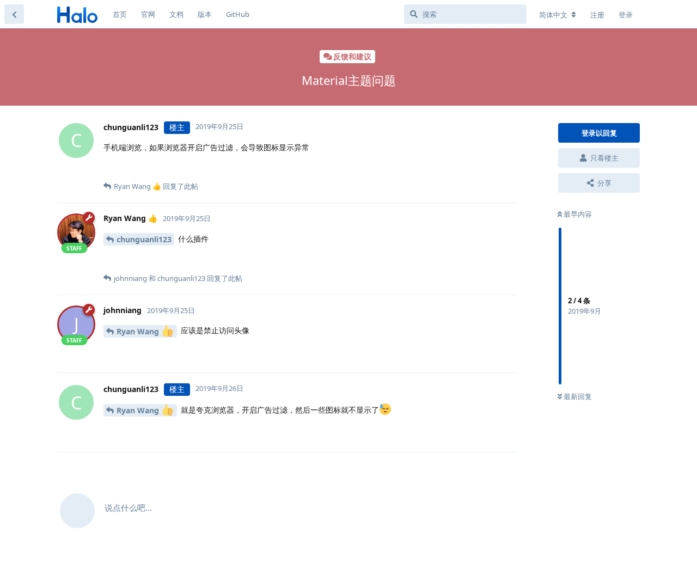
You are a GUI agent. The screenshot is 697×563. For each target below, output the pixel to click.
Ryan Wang (139, 331)
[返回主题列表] (14, 14)
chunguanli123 (144, 239)
